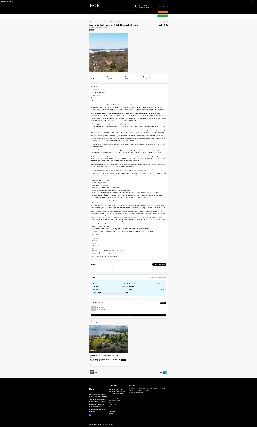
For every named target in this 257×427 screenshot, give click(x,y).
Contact (111, 406)
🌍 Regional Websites (6, 1)
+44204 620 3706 (142, 5)
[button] (163, 22)
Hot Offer (122, 326)
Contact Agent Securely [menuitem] (128, 315)
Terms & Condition (113, 409)
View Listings (162, 302)
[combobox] (142, 16)
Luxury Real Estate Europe (114, 400)
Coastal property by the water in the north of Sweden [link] (104, 355)
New (125, 326)
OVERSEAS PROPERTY (95, 12)
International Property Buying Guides (117, 391)
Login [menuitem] (156, 12)
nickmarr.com (92, 411)
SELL (129, 12)
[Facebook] (90, 415)
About (110, 402)
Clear (154, 16)
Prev (96, 372)
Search (163, 16)
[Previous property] (92, 372)
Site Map (111, 413)
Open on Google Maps (160, 264)
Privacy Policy (112, 411)
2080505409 (102, 309)
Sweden (96, 21)
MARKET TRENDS (121, 12)
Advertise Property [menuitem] (163, 12)
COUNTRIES (111, 12)
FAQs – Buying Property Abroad (116, 393)
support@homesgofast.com (145, 7)
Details (124, 360)
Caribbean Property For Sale (115, 398)
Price (150, 16)
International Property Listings (115, 395)
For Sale (91, 30)
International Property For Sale (116, 389)
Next (160, 372)
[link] (108, 339)
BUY (104, 12)
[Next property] (165, 372)
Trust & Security (112, 404)
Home (91, 21)
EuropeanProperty (93, 407)
